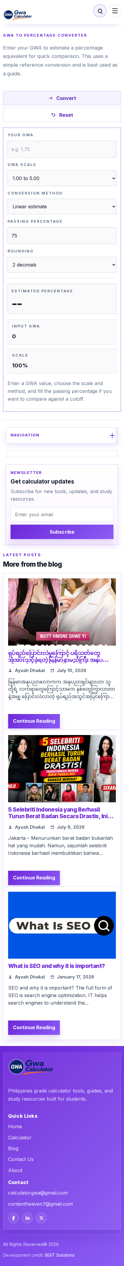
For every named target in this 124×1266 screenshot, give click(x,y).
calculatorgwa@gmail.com (38, 1193)
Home (15, 1126)
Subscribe (62, 532)
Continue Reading (34, 721)
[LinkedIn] (27, 1218)
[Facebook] (13, 1218)
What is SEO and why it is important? (56, 966)
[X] (41, 1218)
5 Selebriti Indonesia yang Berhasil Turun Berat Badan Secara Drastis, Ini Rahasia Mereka (57, 816)
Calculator (20, 1138)
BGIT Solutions (60, 1255)
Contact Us (21, 1159)
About (15, 1170)
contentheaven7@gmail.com (40, 1204)
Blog (13, 1148)
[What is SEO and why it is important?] (62, 925)
